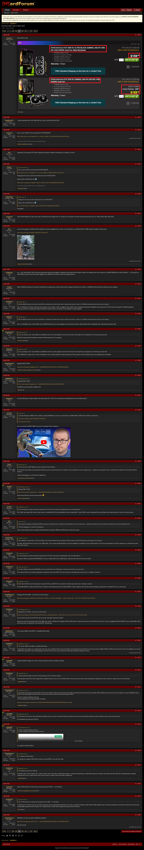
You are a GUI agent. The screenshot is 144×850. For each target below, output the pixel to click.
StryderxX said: (22, 538)
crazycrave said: (22, 167)
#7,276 (139, 750)
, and (24, 478)
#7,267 (139, 591)
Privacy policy (131, 844)
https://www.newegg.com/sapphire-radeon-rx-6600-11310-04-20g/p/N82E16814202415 (40, 182)
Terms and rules (123, 844)
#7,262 (139, 518)
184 (25, 31)
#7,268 (139, 606)
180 (13, 31)
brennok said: (21, 464)
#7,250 (139, 283)
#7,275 (139, 724)
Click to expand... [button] (79, 741)
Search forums (14, 12)
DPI (4, 28)
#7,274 (139, 710)
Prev (5, 31)
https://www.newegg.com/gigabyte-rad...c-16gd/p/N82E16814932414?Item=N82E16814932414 (43, 367)
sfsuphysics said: (22, 507)
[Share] (136, 35)
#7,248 (139, 226)
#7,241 (139, 34)
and (23, 144)
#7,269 (139, 628)
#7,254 (139, 345)
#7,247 (139, 213)
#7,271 (139, 657)
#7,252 (139, 313)
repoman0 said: (22, 799)
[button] (20, 9)
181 (16, 31)
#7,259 (139, 461)
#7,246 (139, 193)
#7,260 (139, 483)
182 (19, 31)
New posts (16, 10)
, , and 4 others (27, 370)
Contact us (115, 844)
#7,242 (139, 117)
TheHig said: (21, 302)
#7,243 (139, 129)
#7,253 (139, 329)
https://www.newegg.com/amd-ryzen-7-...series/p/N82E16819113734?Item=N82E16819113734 (43, 821)
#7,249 (139, 269)
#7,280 (139, 814)
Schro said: (21, 521)
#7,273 (139, 687)
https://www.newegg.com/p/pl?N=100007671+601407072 (32, 232)
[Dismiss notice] (140, 17)
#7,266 (139, 578)
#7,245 (139, 164)
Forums (7, 10)
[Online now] (3, 330)
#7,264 (139, 550)
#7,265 (139, 563)
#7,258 (139, 409)
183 (22, 31)
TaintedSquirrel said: (23, 378)
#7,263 (139, 534)
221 (31, 31)
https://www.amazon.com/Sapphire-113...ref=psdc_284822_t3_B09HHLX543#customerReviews (43, 136)
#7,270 (139, 640)
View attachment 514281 (24, 421)
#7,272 (139, 670)
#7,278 (139, 783)
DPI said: (20, 413)
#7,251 (139, 298)
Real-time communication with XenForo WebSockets (77, 848)
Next (35, 31)
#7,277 (139, 765)
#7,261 (139, 503)
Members (25, 10)
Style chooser (6, 844)
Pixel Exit (62, 848)
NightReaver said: (22, 643)
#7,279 (139, 796)
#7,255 (139, 360)
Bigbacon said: (22, 332)
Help (137, 844)
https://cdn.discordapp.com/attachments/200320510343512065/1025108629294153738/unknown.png (44, 702)
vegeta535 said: (22, 673)
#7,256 (139, 375)
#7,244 (139, 149)
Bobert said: (21, 197)
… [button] (10, 31)
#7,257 (139, 395)
